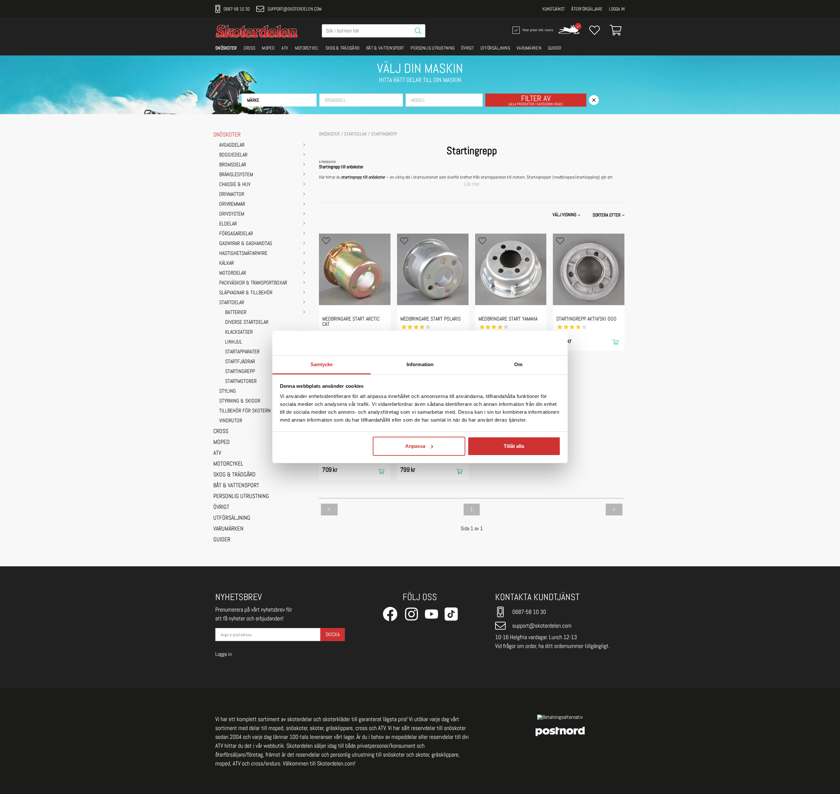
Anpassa (415, 446)
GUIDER (554, 48)
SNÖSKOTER (226, 48)
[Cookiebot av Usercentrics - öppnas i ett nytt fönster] (531, 343)
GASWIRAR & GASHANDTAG (245, 244)
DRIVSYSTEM (231, 214)
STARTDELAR (231, 303)
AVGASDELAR (231, 145)
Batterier (235, 313)
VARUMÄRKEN (528, 48)
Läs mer (472, 184)
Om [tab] (518, 364)
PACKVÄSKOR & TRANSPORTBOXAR (253, 283)
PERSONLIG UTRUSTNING (432, 48)
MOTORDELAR (232, 273)
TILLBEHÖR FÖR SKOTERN (245, 411)
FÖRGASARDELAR (236, 234)
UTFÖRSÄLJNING (495, 48)
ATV (285, 48)
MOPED (268, 48)
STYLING (227, 391)
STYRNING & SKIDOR (239, 401)
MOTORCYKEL (307, 48)
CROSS (249, 48)
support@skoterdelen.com (294, 9)
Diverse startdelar (246, 322)
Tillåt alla (514, 446)
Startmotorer (241, 382)
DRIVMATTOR (231, 195)
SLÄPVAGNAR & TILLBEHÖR (245, 293)
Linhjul (233, 342)
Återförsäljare (586, 9)
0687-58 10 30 (236, 9)
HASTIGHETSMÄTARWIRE (243, 254)
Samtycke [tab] (321, 364)
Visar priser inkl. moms (537, 29)
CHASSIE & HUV (234, 185)
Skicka (333, 634)
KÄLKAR (226, 263)
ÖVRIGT (467, 48)
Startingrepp (240, 372)
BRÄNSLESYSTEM (236, 175)
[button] (279, 100)
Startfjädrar (240, 362)
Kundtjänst (553, 9)
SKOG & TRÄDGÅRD (343, 48)
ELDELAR (228, 224)
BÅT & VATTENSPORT (385, 48)
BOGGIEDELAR (233, 155)
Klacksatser (239, 332)
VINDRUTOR (230, 421)
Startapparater (242, 352)
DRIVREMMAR (232, 204)
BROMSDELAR (232, 165)
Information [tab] (420, 364)
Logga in (617, 9)
